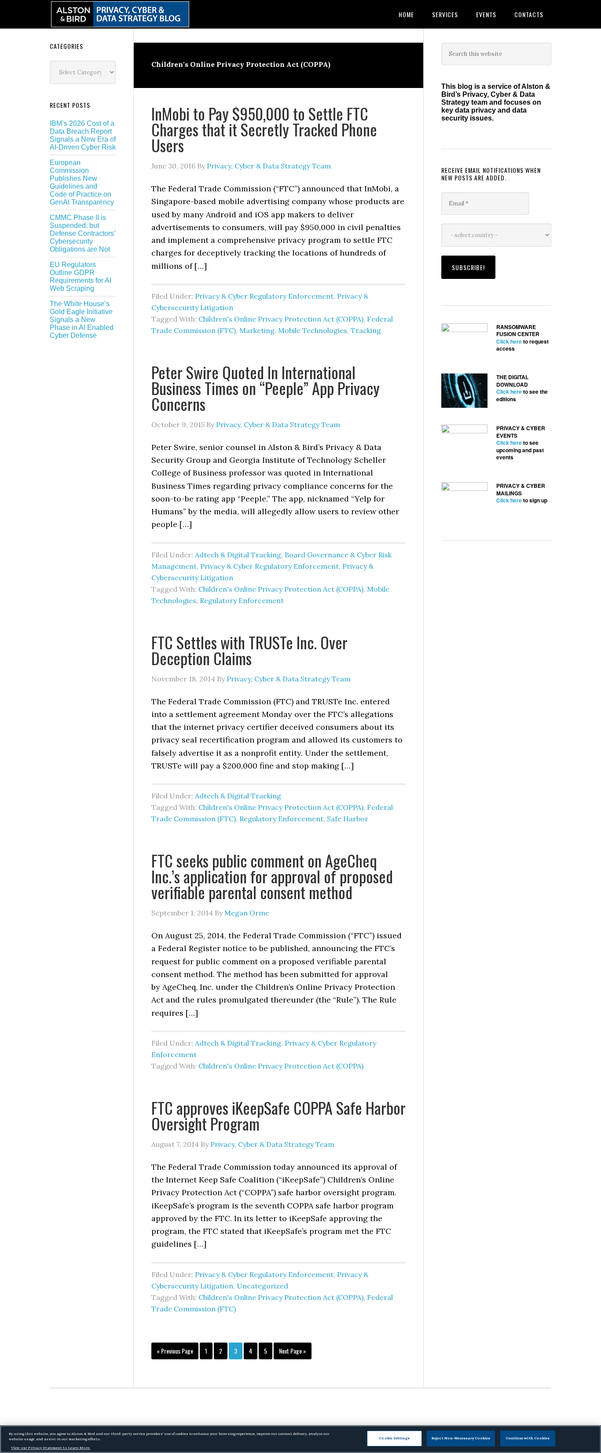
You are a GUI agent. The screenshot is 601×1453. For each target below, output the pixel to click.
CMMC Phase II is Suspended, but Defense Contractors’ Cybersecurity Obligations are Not (82, 233)
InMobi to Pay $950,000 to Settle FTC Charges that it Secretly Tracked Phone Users (264, 129)
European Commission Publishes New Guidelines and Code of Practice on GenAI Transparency (82, 182)
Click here (509, 341)
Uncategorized (262, 1285)
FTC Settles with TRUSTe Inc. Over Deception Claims (249, 650)
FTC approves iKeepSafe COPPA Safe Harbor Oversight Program (278, 1115)
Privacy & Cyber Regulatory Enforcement (264, 296)
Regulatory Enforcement (242, 600)
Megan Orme (246, 912)
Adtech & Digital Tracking (238, 554)
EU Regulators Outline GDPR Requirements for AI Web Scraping (80, 276)
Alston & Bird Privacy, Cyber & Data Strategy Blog (120, 14)
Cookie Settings (394, 1438)
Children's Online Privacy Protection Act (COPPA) (280, 319)
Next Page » (292, 1353)
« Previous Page (175, 1353)
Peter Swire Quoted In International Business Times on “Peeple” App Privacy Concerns (265, 387)
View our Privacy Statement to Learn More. (50, 1448)
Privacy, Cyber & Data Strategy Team (269, 165)
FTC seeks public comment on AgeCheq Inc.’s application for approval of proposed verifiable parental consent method (272, 876)
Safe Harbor (347, 818)
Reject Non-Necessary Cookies (461, 1438)
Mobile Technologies (312, 330)
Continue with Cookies (528, 1438)
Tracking (366, 330)
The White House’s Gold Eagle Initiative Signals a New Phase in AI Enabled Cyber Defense (82, 319)
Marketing (257, 330)
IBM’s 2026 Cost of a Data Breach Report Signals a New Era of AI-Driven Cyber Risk (83, 135)
